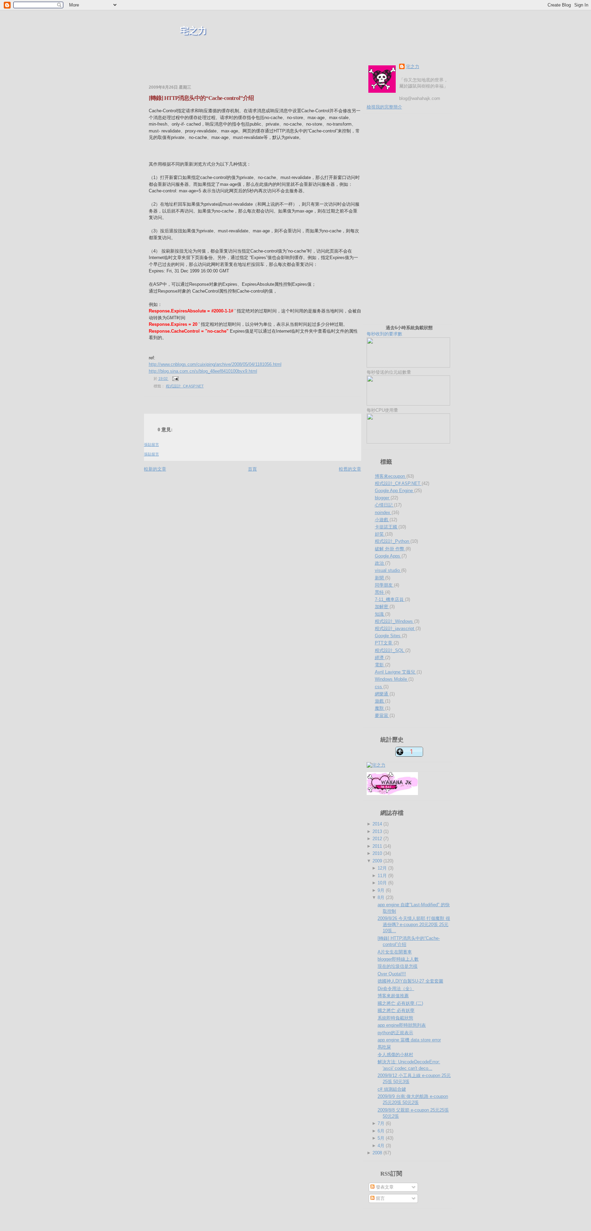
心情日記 (384, 505)
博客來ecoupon (390, 476)
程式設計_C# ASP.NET (185, 386)
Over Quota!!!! (392, 973)
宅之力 (193, 31)
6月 (382, 1130)
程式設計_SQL (390, 650)
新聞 (380, 577)
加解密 (382, 606)
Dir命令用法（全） (396, 988)
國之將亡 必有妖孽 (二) (400, 1003)
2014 (377, 823)
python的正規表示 (395, 1032)
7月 (382, 1123)
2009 (377, 860)
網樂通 (382, 693)
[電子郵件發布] (175, 378)
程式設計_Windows (394, 621)
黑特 (380, 592)
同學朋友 (384, 585)
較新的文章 (155, 469)
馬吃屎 (384, 1047)
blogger (383, 497)
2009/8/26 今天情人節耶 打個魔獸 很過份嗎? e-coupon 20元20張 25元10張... (414, 924)
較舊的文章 (350, 469)
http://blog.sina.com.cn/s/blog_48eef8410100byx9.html (203, 371)
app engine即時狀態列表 (402, 1025)
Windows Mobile (391, 679)
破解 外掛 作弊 (390, 548)
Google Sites (388, 635)
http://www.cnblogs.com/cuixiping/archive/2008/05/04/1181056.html (215, 364)
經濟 (380, 657)
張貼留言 (151, 445)
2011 (377, 846)
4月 (382, 1145)
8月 (382, 897)
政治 (380, 563)
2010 (377, 853)
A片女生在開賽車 (395, 951)
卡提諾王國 (386, 526)
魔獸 (380, 708)
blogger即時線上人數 (398, 959)
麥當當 (382, 715)
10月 (383, 882)
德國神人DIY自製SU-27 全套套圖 (410, 981)
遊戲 (380, 701)
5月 (382, 1138)
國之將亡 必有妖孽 (396, 1010)
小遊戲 (382, 519)
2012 (377, 838)
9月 (382, 890)
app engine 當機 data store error (409, 1039)
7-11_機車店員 (390, 599)
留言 (380, 1198)
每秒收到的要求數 (400, 330)
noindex (383, 512)
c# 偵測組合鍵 (392, 1089)
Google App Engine (394, 490)
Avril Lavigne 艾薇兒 (396, 672)
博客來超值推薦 (393, 995)
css (379, 686)
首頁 (252, 469)
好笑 (380, 534)
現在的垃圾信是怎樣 (398, 966)
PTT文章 (384, 642)
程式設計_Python (392, 541)
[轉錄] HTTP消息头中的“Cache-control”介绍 (201, 98)
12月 (383, 868)
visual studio (388, 570)
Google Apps (388, 556)
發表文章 (384, 1187)
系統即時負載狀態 (395, 1018)
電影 (380, 664)
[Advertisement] (224, 72)
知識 (380, 614)
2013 (377, 831)
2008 (377, 1152)
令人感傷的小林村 (395, 1054)
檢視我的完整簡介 (384, 107)
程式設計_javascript (395, 628)
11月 (383, 875)
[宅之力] (376, 765)
